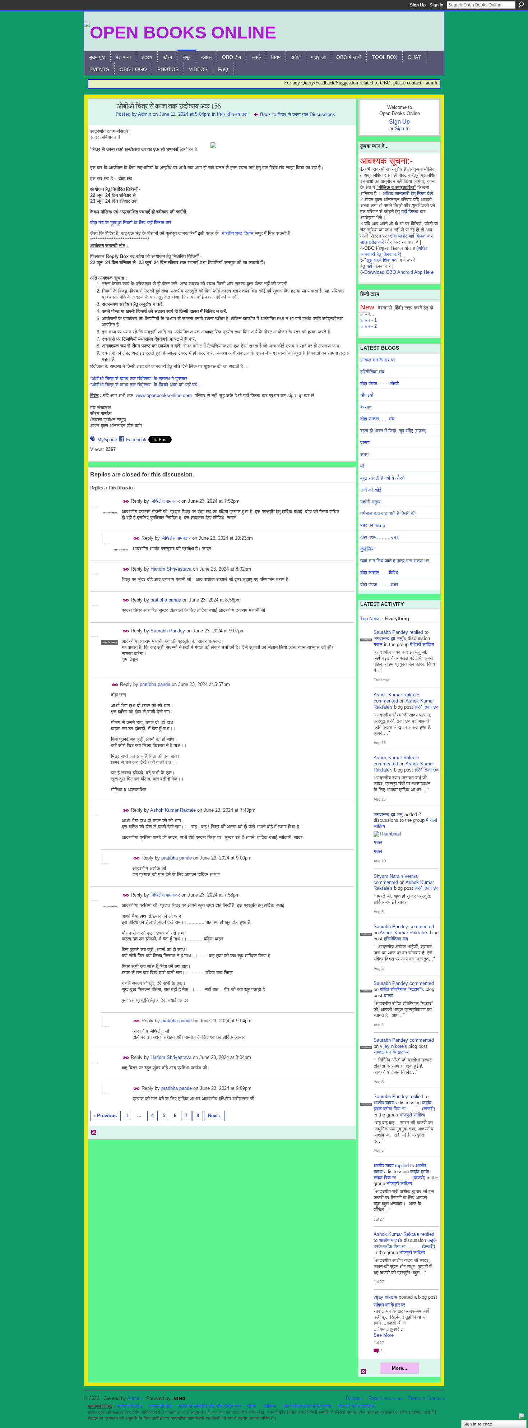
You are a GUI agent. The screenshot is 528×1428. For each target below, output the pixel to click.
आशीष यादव (384, 1165)
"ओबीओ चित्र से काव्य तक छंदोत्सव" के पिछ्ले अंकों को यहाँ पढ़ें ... (146, 384)
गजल (378, 644)
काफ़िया (269, 1406)
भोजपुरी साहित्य (412, 1115)
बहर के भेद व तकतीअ (356, 1406)
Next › (214, 1115)
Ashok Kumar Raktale (173, 810)
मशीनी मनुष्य (370, 502)
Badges (354, 1398)
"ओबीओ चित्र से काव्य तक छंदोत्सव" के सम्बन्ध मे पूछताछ (138, 378)
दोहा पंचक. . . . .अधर (379, 584)
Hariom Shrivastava (170, 569)
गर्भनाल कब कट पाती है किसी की (388, 513)
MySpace (107, 439)
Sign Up (418, 5)
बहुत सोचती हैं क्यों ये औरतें (382, 478)
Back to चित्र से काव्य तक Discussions (297, 114)
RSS (94, 1132)
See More (384, 1335)
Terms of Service (426, 1398)
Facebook (136, 439)
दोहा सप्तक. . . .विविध (379, 572)
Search (521, 4)
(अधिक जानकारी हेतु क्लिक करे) (394, 251)
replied (416, 632)
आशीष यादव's (385, 1102)
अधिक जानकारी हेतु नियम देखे (408, 193)
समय (364, 454)
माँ (362, 466)
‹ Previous (105, 1115)
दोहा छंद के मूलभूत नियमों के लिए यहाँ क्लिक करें (130, 222)
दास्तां (365, 442)
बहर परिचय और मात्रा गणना (307, 1406)
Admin (144, 114)
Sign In (436, 5)
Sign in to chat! (477, 1424)
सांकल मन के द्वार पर (377, 360)
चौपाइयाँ (366, 395)
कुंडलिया (367, 549)
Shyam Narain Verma (396, 876)
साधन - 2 (368, 326)
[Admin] (99, 121)
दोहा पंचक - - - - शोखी (379, 383)
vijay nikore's (393, 1046)
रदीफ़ (251, 1406)
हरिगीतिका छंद (372, 371)
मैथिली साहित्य (422, 644)
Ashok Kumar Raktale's (404, 932)
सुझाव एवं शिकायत (381, 260)
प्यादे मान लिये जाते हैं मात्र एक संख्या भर (394, 560)
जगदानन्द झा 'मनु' (388, 814)
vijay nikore (385, 1297)
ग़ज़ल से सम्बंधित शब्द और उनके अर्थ (210, 1406)
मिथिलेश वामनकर (165, 501)
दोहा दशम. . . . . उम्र (379, 537)
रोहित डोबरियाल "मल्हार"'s (402, 989)
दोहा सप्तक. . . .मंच (377, 419)
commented (386, 701)
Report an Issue (385, 1398)
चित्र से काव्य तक (232, 114)
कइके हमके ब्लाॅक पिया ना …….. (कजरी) (404, 1105)
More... (399, 1368)
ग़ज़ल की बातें (160, 1406)
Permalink (125, 501)
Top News (370, 618)
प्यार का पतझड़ (372, 525)
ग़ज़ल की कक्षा (130, 1406)
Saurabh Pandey (167, 631)
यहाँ (369, 266)
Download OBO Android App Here (399, 272)
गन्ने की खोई (370, 490)
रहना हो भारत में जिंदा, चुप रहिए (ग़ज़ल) (393, 430)
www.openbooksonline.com (164, 395)
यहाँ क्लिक (409, 211)
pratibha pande (165, 600)
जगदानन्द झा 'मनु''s (390, 638)
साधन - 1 (368, 320)
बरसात (365, 407)
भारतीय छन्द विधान (237, 233)
